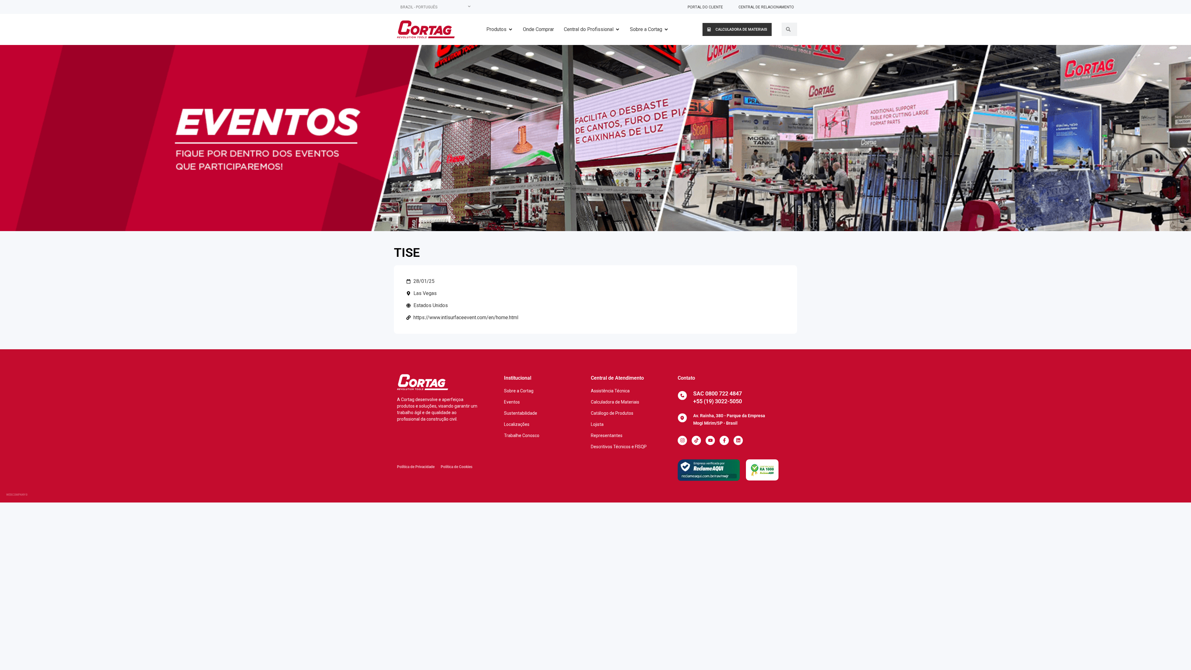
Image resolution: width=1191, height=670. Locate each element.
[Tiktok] (696, 440)
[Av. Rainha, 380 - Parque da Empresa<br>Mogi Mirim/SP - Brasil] (682, 417)
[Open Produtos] (510, 29)
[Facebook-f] (724, 440)
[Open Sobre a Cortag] (666, 29)
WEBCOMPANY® (17, 494)
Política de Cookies (456, 467)
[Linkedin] (738, 440)
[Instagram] (682, 440)
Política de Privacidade (416, 467)
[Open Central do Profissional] (617, 29)
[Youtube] (710, 440)
